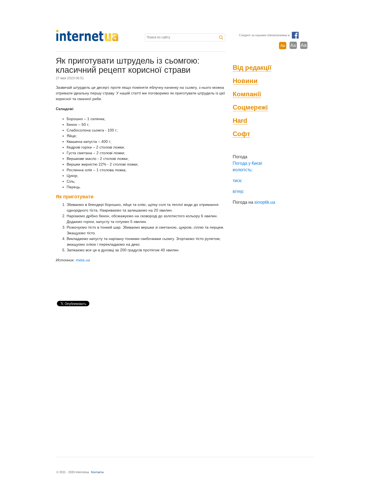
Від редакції (252, 67)
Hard (240, 120)
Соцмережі (250, 107)
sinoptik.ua (264, 202)
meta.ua (83, 260)
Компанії (247, 94)
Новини (245, 80)
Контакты (97, 472)
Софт (241, 133)
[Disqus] (141, 379)
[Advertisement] (185, 15)
